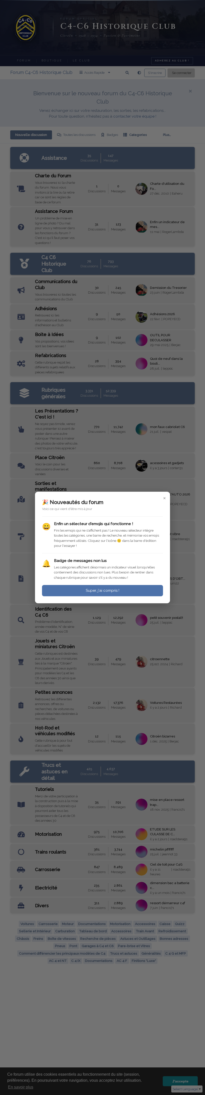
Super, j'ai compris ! (102, 590)
